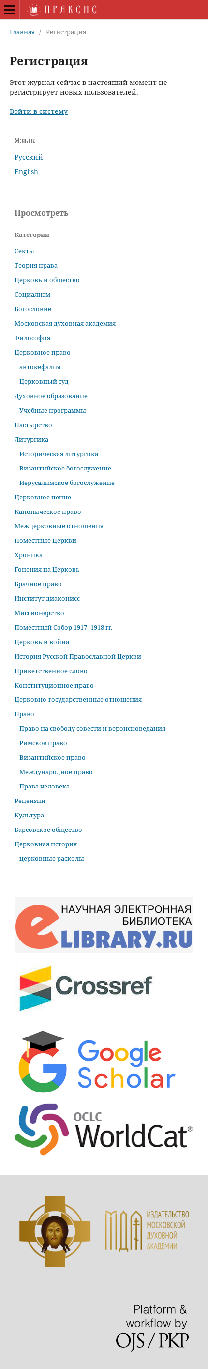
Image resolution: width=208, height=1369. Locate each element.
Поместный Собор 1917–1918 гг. (63, 627)
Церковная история (46, 844)
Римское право (43, 742)
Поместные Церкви (45, 540)
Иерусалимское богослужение (67, 482)
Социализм (32, 294)
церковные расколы (51, 858)
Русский (29, 157)
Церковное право (43, 352)
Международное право (56, 771)
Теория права (36, 265)
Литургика (31, 439)
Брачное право (38, 584)
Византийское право (52, 757)
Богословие (33, 308)
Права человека (44, 786)
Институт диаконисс (47, 598)
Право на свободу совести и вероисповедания (92, 728)
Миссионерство (39, 612)
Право (24, 713)
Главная (22, 32)
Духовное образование (51, 395)
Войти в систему (39, 111)
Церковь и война (42, 641)
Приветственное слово (51, 670)
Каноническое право (48, 511)
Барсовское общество (48, 829)
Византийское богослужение (65, 468)
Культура (29, 815)
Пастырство (33, 424)
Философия (32, 337)
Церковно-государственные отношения (78, 699)
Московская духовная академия (65, 323)
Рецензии (30, 800)
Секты (24, 251)
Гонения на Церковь (47, 569)
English (26, 171)
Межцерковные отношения (59, 526)
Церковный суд (44, 381)
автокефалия (39, 366)
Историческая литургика (58, 453)
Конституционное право (54, 685)
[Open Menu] (9, 9)
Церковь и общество (47, 280)
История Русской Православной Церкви (78, 656)
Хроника (29, 555)
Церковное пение (43, 497)
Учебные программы (52, 410)
